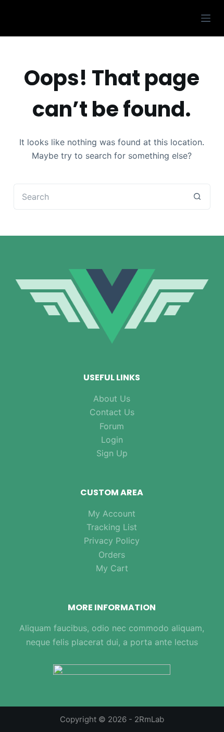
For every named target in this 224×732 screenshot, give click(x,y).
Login (112, 439)
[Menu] (205, 18)
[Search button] (197, 197)
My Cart (112, 568)
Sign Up (112, 453)
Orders (111, 554)
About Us (111, 398)
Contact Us (112, 412)
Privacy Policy (112, 540)
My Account (111, 513)
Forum (111, 426)
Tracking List (111, 527)
